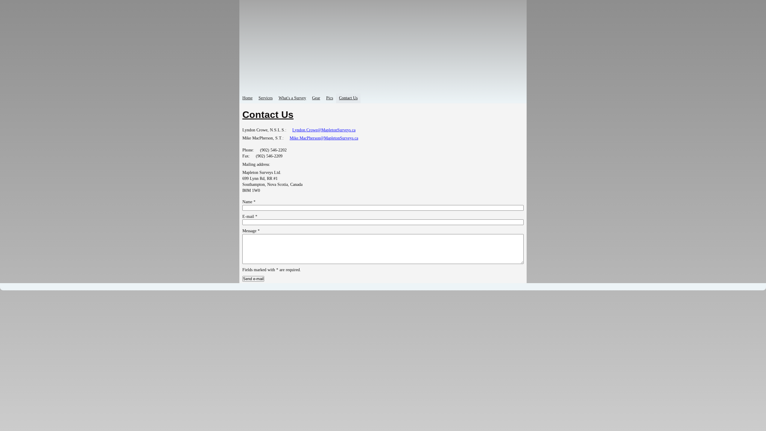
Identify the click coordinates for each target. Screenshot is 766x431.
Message (251, 231)
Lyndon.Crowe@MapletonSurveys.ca (323, 130)
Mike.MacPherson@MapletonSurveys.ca (324, 138)
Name (249, 202)
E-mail (249, 216)
